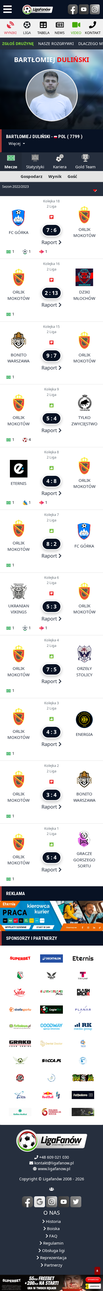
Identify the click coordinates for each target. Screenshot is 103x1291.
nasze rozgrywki (56, 43)
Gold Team (85, 166)
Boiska (53, 1225)
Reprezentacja (52, 1254)
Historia (53, 1217)
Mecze (10, 166)
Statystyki (35, 166)
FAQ (52, 1232)
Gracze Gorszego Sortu (84, 859)
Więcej (15, 143)
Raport (50, 242)
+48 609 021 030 (54, 1153)
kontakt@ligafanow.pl (54, 1159)
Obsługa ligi (53, 1247)
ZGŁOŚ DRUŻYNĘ (18, 43)
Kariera (59, 166)
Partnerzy (52, 1261)
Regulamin (52, 1239)
